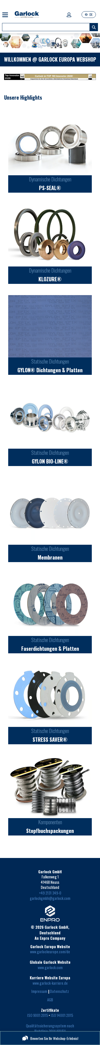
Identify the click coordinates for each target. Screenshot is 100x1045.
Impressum (39, 991)
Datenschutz (59, 991)
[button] (69, 15)
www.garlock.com (50, 967)
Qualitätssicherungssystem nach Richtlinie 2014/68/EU (50, 1028)
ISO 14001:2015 (62, 1015)
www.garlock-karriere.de (50, 983)
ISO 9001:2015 (37, 1015)
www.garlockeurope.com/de (50, 951)
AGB (50, 999)
